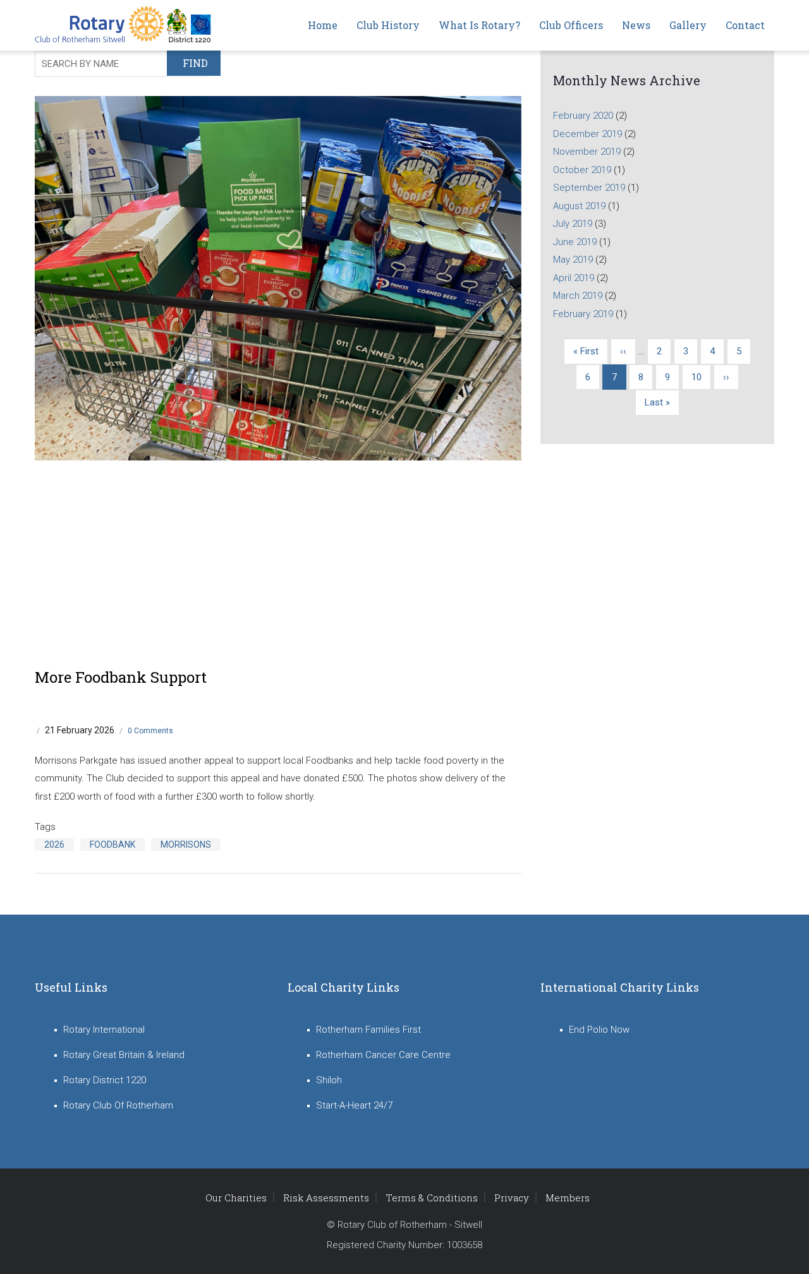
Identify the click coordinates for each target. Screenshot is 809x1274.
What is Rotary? (479, 25)
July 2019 (572, 223)
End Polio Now (599, 1029)
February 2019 (583, 314)
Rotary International (104, 1029)
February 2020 (583, 115)
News (636, 25)
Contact (745, 25)
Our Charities (236, 1197)
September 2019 (589, 187)
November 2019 (587, 151)
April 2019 (573, 278)
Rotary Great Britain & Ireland (124, 1055)
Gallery (688, 25)
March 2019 (577, 295)
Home (323, 25)
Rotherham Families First (368, 1029)
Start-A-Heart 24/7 (354, 1105)
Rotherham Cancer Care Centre (383, 1055)
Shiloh (329, 1080)
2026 (54, 844)
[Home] (126, 25)
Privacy (511, 1197)
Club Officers (571, 25)
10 (701, 377)
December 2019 (587, 134)
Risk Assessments (326, 1197)
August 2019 (579, 206)
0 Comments (150, 730)
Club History (388, 25)
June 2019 (575, 242)
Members (567, 1197)
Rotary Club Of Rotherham (118, 1105)
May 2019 (573, 259)
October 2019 (582, 170)
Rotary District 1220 (104, 1080)
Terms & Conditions (432, 1197)
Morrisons (186, 844)
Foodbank (112, 844)
